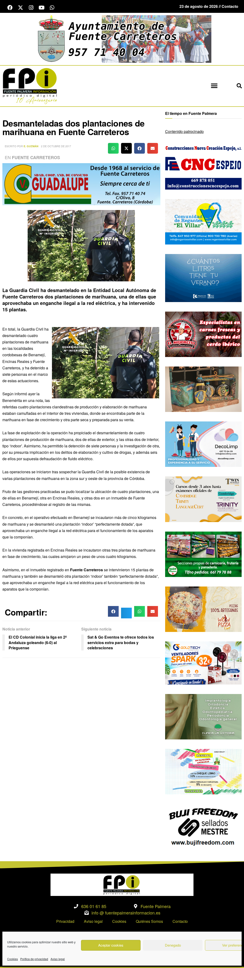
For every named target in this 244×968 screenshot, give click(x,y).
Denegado (173, 945)
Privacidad (65, 921)
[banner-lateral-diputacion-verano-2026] (203, 277)
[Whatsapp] (52, 7)
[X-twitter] (20, 7)
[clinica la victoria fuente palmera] (203, 716)
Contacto (180, 921)
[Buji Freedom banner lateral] (203, 826)
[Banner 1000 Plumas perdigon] (203, 388)
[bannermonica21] (203, 443)
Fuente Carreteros (36, 157)
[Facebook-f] (10, 7)
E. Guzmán (31, 146)
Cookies (12, 959)
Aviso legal (58, 959)
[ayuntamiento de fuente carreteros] (122, 38)
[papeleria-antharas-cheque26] (203, 771)
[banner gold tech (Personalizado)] (203, 662)
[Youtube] (41, 7)
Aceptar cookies (110, 945)
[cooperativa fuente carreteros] (81, 183)
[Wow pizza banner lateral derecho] (203, 608)
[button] (214, 86)
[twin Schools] (203, 498)
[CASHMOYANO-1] (203, 553)
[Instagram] (31, 7)
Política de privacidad (34, 959)
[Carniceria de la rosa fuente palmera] (203, 333)
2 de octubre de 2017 (56, 146)
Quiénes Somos (149, 921)
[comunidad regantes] (203, 221)
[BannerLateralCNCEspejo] (203, 166)
